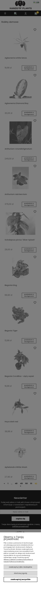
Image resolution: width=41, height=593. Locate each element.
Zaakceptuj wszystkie (20, 579)
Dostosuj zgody (20, 573)
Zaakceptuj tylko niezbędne (20, 567)
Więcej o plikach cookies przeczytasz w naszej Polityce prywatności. (18, 560)
